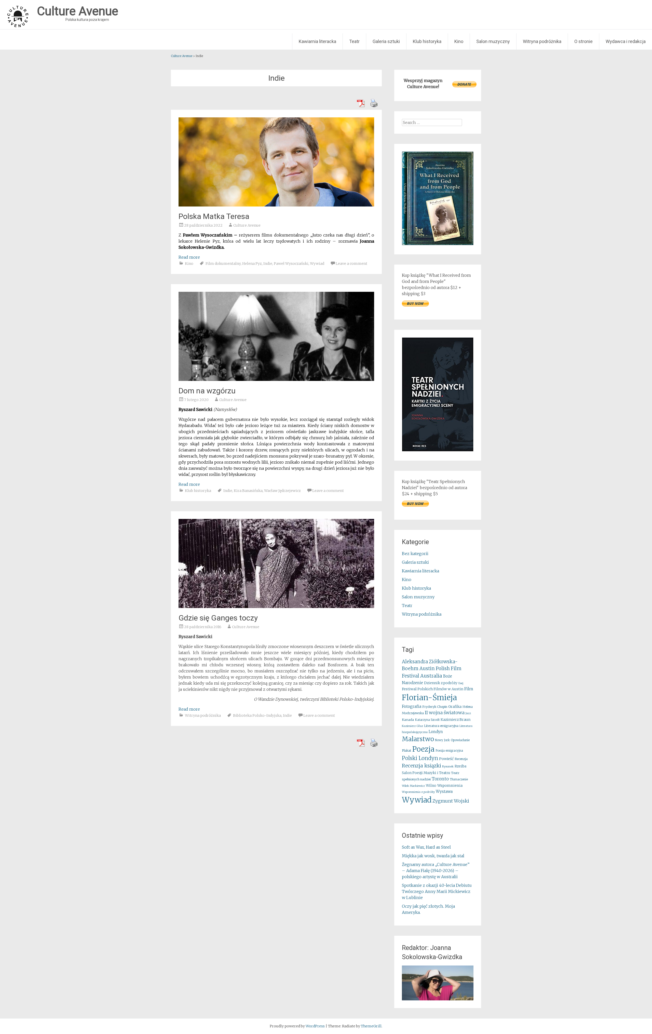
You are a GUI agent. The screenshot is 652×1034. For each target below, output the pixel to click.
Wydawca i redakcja (626, 41)
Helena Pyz (252, 263)
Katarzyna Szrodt (427, 720)
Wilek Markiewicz (413, 786)
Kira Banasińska (248, 490)
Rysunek (448, 766)
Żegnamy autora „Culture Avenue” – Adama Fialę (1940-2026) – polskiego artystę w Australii (435, 870)
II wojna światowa (445, 712)
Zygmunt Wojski (450, 801)
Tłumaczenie (459, 779)
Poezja (423, 749)
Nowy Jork (442, 740)
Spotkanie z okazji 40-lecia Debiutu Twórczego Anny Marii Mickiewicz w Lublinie (437, 891)
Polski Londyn (420, 758)
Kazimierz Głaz (412, 726)
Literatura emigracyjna (441, 726)
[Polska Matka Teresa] (276, 205)
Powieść (446, 758)
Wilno (431, 785)
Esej (460, 683)
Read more (189, 257)
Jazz (468, 713)
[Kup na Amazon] (437, 243)
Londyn (436, 731)
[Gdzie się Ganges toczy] (276, 606)
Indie (267, 263)
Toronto (440, 779)
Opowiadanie (460, 740)
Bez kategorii (415, 553)
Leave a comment (351, 263)
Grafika (454, 706)
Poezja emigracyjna (449, 750)
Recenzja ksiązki (421, 766)
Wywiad (317, 263)
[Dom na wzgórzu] (276, 379)
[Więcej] (437, 983)
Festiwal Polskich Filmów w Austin (432, 689)
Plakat (406, 750)
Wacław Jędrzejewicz (282, 490)
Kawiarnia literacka (317, 41)
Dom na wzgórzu (207, 390)
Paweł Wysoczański (291, 263)
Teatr (354, 41)
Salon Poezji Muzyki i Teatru (426, 773)
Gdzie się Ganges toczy (218, 617)
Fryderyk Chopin (434, 707)
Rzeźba (460, 766)
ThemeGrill (371, 1026)
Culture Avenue (247, 225)
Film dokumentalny (223, 263)
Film (468, 688)
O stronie (583, 41)
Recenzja (461, 759)
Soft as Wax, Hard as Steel (426, 847)
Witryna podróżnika (542, 41)
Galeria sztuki (386, 41)
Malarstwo (418, 739)
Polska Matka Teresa (214, 216)
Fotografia (411, 706)
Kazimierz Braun (455, 719)
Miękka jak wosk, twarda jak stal (433, 855)
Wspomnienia (450, 785)
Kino (458, 41)
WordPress (315, 1026)
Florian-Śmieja (429, 697)
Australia (431, 676)
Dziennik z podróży (440, 683)
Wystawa (444, 791)
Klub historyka (427, 41)
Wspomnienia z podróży (418, 792)
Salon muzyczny (493, 41)
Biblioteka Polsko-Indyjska (257, 715)
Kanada (408, 720)
